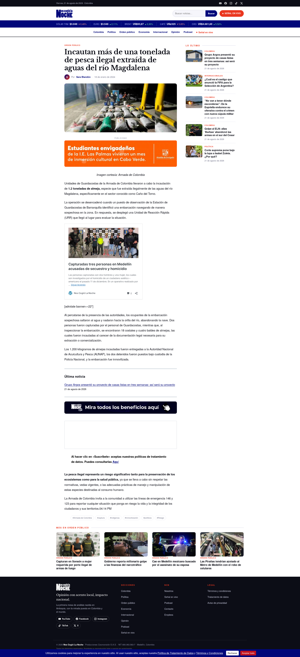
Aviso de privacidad (217, 602)
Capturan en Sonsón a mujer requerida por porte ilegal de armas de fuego (74, 564)
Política (112, 32)
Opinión (175, 32)
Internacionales (214, 76)
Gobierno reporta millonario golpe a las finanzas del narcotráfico (125, 563)
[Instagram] (231, 3)
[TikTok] (236, 3)
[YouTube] (220, 3)
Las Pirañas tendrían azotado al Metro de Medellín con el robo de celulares (220, 564)
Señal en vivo (205, 32)
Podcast (188, 32)
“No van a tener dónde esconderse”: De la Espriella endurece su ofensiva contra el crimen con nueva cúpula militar (219, 107)
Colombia (98, 32)
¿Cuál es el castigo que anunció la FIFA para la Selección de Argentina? (219, 83)
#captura (101, 517)
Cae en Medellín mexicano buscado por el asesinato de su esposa (174, 563)
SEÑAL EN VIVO (233, 13)
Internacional (160, 32)
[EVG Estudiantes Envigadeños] (120, 153)
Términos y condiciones (219, 590)
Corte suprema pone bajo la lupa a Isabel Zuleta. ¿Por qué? (220, 153)
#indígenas (115, 517)
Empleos (168, 614)
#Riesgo (160, 517)
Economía (144, 32)
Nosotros (168, 590)
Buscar (211, 13)
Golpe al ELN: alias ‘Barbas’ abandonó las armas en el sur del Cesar (220, 132)
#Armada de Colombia (82, 517)
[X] (241, 3)
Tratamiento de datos (218, 596)
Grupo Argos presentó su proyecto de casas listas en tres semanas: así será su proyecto (119, 385)
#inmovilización (131, 517)
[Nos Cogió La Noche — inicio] (64, 13)
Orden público (127, 32)
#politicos (147, 517)
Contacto (168, 608)
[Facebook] (225, 3)
